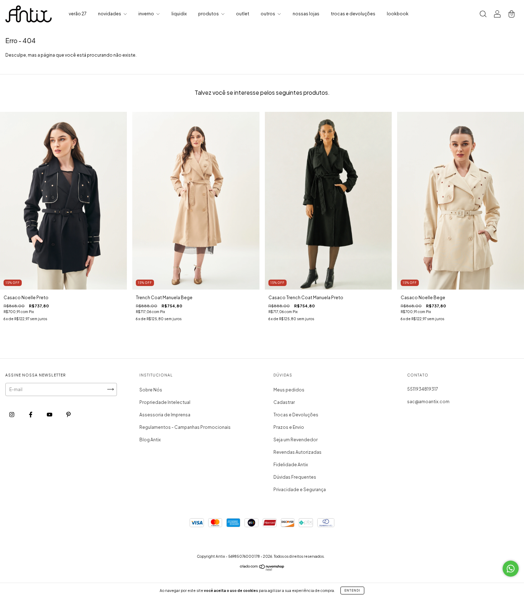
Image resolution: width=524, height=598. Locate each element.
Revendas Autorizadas (297, 452)
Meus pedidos (288, 389)
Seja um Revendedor (295, 439)
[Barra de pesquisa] (483, 14)
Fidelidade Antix (290, 464)
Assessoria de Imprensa (164, 414)
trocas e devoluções (353, 13)
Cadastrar (284, 402)
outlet (242, 13)
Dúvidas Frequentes (294, 477)
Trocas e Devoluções (295, 414)
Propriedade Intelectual (164, 402)
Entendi (352, 590)
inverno (146, 13)
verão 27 (78, 13)
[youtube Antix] (50, 414)
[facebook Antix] (31, 414)
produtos (209, 13)
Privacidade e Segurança (299, 489)
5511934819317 (422, 389)
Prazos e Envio (288, 427)
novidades (110, 13)
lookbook (398, 13)
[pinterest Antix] (68, 414)
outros (268, 13)
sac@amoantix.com (428, 401)
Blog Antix (150, 439)
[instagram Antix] (12, 414)
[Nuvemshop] (262, 569)
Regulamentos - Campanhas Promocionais (185, 427)
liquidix (179, 13)
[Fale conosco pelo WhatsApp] (511, 569)
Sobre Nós (150, 389)
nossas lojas (306, 13)
